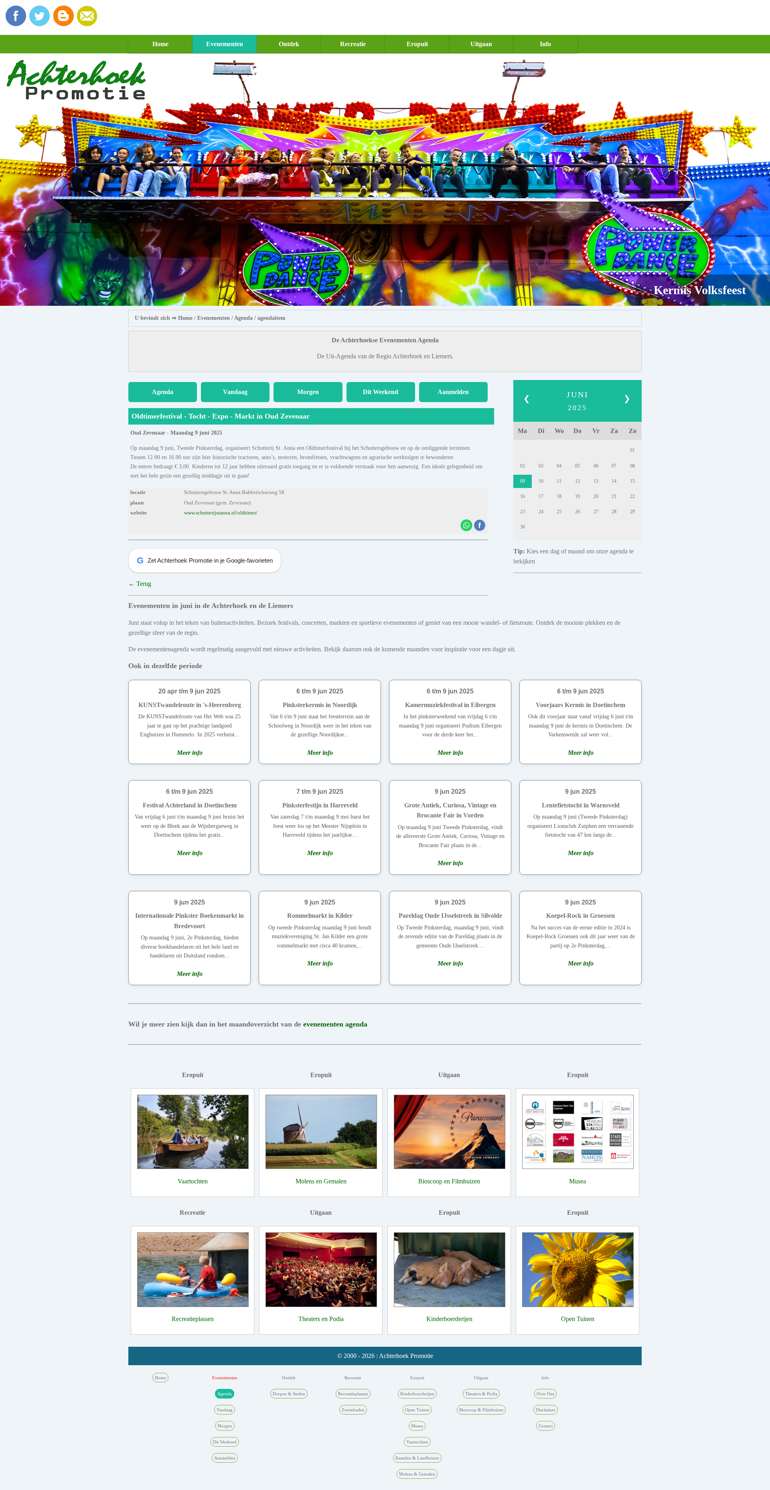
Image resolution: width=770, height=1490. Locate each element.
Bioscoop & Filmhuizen (481, 1409)
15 (632, 481)
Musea (577, 1181)
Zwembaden (353, 1409)
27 (596, 511)
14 (614, 481)
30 (522, 527)
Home (160, 44)
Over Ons (545, 1393)
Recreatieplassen (193, 1318)
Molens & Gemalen (417, 1474)
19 (577, 496)
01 (632, 450)
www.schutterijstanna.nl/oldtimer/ (220, 513)
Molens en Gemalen (321, 1181)
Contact (546, 1425)
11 (559, 481)
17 (541, 496)
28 (614, 511)
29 (632, 511)
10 (541, 481)
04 (559, 466)
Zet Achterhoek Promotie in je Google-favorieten (205, 560)
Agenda (243, 318)
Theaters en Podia (321, 1318)
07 (614, 466)
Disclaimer (545, 1409)
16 (522, 496)
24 (541, 511)
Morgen (308, 391)
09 (522, 481)
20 (596, 496)
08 (632, 466)
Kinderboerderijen (449, 1318)
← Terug (139, 583)
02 (522, 466)
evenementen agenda (335, 1024)
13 (596, 481)
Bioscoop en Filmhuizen (449, 1181)
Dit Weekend (380, 391)
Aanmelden (453, 391)
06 (596, 466)
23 (522, 511)
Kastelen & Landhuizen (417, 1457)
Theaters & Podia (481, 1393)
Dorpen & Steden (289, 1393)
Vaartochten (193, 1181)
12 (577, 481)
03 (541, 466)
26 (577, 511)
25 (559, 511)
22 (632, 496)
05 (577, 466)
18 (559, 496)
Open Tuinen (577, 1318)
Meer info (190, 752)
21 (614, 496)
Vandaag (235, 391)
